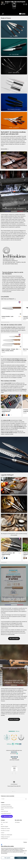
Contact (2, 832)
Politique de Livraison (5, 828)
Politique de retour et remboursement (5, 837)
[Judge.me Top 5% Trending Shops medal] (21, 737)
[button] (13, 773)
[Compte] (24, 4)
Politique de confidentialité (6, 834)
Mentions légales (4, 826)
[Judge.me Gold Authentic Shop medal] (7, 737)
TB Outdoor (17, 822)
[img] (14, 752)
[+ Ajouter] (20, 314)
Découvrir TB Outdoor (14, 719)
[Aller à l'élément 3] (14, 791)
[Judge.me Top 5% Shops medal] (14, 737)
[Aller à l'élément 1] (12, 791)
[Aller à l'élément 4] (15, 791)
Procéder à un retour (5, 830)
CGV (2, 824)
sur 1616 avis (13, 753)
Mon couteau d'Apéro (14, 638)
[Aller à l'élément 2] (13, 791)
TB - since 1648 (4, 822)
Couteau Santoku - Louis (7, 316)
